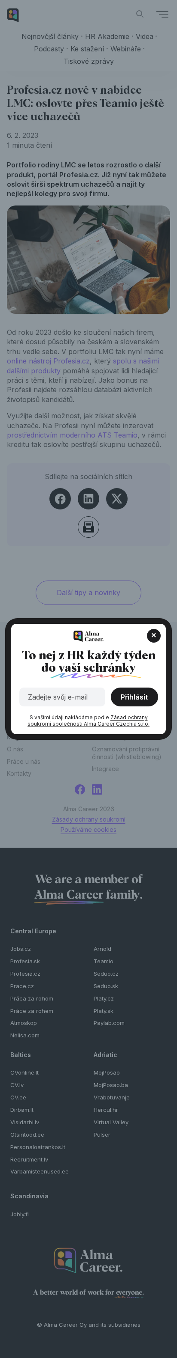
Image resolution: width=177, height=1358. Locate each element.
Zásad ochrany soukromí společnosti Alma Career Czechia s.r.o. (88, 720)
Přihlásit (134, 697)
